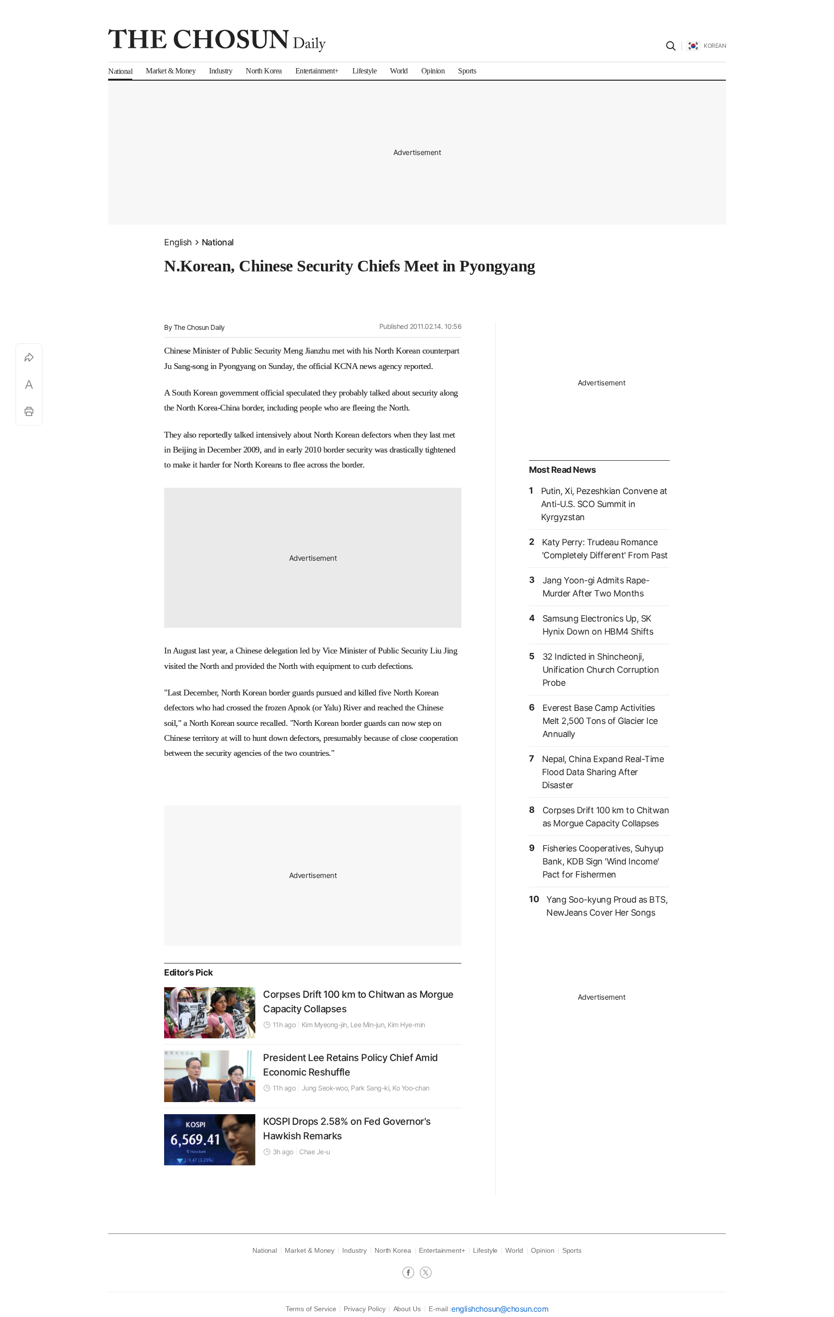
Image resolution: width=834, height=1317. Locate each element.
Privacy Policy (364, 1309)
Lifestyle (485, 1250)
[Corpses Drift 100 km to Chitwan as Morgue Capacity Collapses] (209, 1012)
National (218, 242)
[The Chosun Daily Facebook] (411, 1273)
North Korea (393, 1250)
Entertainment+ (442, 1250)
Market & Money (309, 1250)
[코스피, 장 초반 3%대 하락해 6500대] (209, 1139)
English (178, 242)
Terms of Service (311, 1309)
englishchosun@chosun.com (499, 1309)
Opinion (543, 1250)
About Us (407, 1309)
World (514, 1250)
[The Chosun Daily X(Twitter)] (425, 1273)
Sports (572, 1250)
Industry (354, 1250)
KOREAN (715, 45)
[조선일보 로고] (217, 40)
